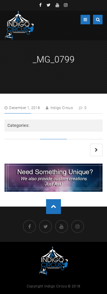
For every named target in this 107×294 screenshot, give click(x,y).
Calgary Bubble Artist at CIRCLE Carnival (96, 150)
